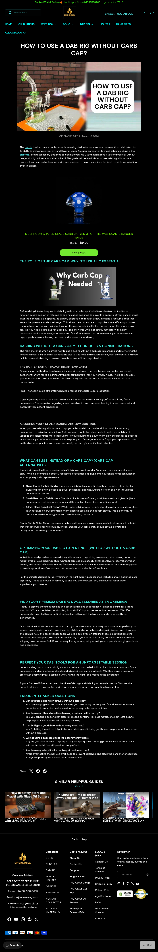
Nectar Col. (125, 14)
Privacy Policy (102, 878)
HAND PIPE (52, 892)
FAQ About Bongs (80, 882)
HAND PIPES (123, 24)
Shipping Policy (103, 884)
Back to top (79, 839)
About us (100, 918)
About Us (75, 858)
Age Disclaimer (103, 896)
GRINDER (51, 886)
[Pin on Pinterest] (44, 771)
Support (74, 870)
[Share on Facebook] (38, 771)
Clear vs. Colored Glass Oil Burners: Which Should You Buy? (123, 820)
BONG (49, 858)
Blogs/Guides (77, 876)
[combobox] (23, 12)
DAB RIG (51, 870)
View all (79, 786)
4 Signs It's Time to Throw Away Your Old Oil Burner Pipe (74, 820)
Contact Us (76, 864)
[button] (152, 12)
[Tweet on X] (31, 771)
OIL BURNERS (26, 24)
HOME (8, 24)
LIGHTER (105, 24)
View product (79, 252)
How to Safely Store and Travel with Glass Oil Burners (25, 820)
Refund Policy (103, 890)
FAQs (98, 902)
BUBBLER (51, 864)
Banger (110, 14)
